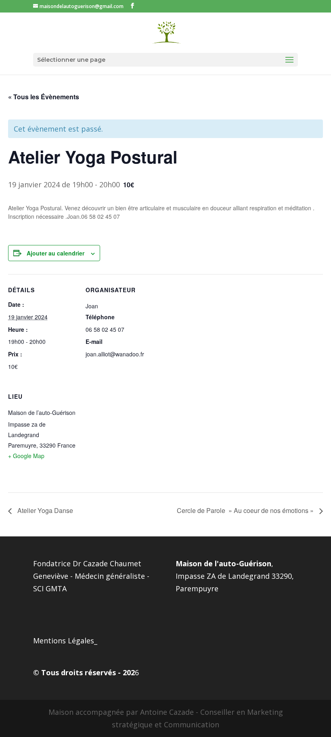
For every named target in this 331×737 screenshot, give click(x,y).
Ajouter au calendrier (55, 253)
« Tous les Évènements (43, 96)
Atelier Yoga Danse (44, 510)
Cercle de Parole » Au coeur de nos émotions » (246, 510)
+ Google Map (26, 456)
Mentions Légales (63, 640)
